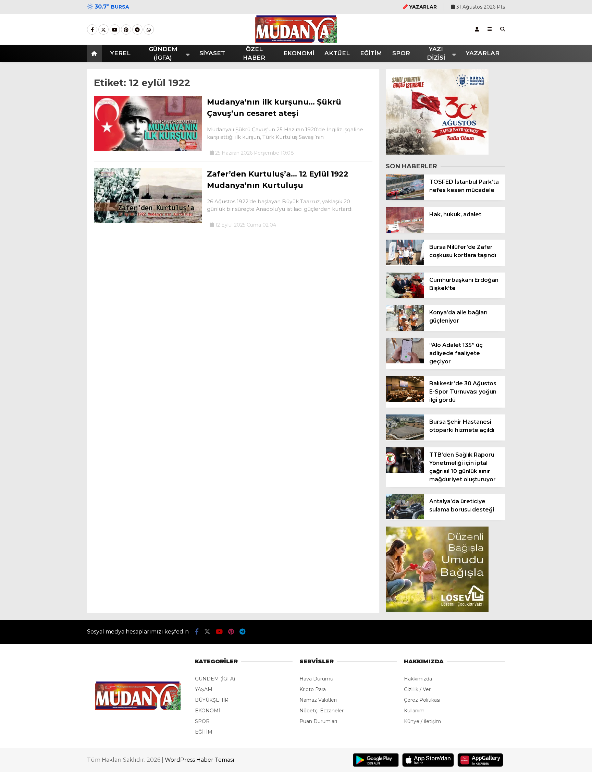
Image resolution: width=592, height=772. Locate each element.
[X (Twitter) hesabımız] (103, 30)
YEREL (120, 53)
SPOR (401, 53)
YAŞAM (203, 689)
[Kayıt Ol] (477, 29)
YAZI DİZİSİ (436, 53)
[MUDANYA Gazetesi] (296, 41)
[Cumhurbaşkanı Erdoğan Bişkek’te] (405, 296)
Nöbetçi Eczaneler (321, 711)
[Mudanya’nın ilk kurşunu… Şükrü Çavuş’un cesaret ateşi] (148, 149)
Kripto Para (312, 689)
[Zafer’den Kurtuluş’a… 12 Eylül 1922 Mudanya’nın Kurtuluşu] (148, 221)
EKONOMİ (298, 53)
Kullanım (414, 711)
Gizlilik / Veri (418, 689)
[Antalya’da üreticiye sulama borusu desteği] (405, 518)
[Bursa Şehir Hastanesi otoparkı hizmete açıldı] (405, 438)
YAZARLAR (483, 53)
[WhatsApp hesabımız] (148, 30)
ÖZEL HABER (254, 53)
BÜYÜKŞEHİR (212, 700)
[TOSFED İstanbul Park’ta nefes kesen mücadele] (405, 198)
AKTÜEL (337, 53)
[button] (95, 53)
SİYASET (212, 53)
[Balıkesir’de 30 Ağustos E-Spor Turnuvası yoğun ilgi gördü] (405, 400)
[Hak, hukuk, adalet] (405, 231)
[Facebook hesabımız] (92, 30)
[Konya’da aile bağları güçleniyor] (405, 329)
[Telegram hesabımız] (137, 30)
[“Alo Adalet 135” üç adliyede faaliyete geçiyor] (405, 362)
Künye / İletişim (422, 721)
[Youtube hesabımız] (115, 30)
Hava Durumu (316, 679)
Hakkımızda (418, 679)
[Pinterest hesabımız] (126, 30)
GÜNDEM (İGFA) (163, 53)
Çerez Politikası (422, 700)
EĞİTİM (371, 53)
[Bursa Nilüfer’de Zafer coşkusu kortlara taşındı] (405, 264)
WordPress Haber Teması (199, 760)
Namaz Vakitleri (318, 700)
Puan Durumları (318, 721)
